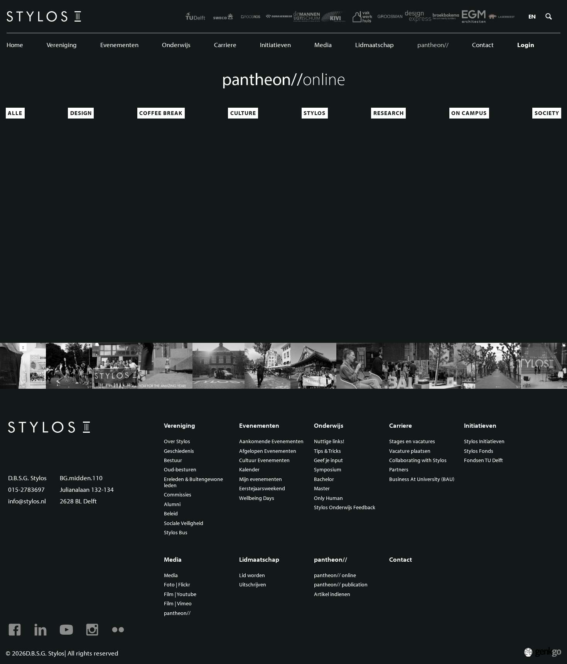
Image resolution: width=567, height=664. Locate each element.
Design (81, 113)
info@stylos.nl (27, 501)
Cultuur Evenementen (264, 460)
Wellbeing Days (256, 498)
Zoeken (548, 16)
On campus (469, 113)
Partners (398, 470)
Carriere (225, 45)
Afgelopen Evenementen (267, 451)
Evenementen (119, 45)
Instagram (92, 629)
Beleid (171, 514)
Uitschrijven (252, 585)
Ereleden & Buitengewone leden (193, 482)
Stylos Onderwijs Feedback (344, 508)
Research (388, 113)
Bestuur (173, 460)
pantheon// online (335, 576)
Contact (483, 45)
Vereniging (62, 45)
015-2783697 (26, 489)
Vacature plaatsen (409, 451)
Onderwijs (176, 45)
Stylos (315, 113)
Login (525, 45)
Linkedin (40, 629)
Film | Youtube (180, 594)
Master (322, 489)
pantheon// (433, 45)
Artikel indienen (332, 594)
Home (15, 45)
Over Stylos (177, 442)
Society (547, 113)
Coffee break (160, 113)
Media (323, 45)
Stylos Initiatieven (484, 442)
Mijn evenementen (260, 479)
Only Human (328, 498)
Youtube (66, 629)
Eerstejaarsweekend (262, 489)
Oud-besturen (180, 470)
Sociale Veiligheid (183, 523)
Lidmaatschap (374, 45)
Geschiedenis (179, 451)
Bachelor (324, 479)
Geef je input (328, 460)
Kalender (249, 470)
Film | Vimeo (178, 604)
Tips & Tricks (327, 451)
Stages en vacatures (412, 442)
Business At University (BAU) (421, 479)
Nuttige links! (329, 442)
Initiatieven (275, 45)
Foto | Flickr (177, 585)
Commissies (177, 495)
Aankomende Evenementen (271, 442)
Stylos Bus (175, 533)
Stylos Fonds (478, 451)
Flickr (118, 629)
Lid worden (252, 576)
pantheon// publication (341, 585)
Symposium (327, 470)
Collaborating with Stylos (418, 460)
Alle (15, 113)
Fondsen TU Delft (483, 460)
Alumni (172, 504)
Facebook (14, 629)
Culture (243, 113)
